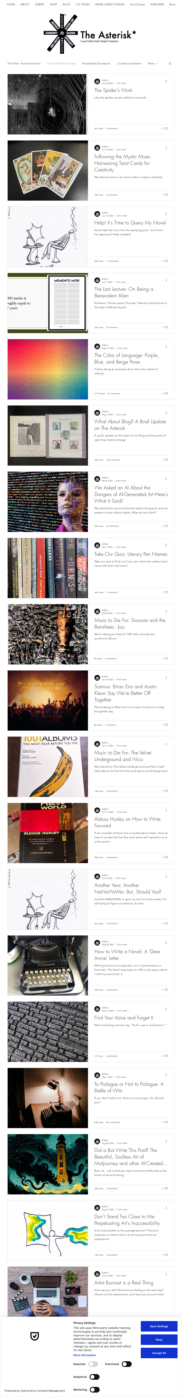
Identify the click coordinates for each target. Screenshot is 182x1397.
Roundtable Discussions (96, 63)
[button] (170, 64)
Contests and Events (129, 63)
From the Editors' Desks (61, 63)
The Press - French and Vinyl (23, 63)
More (151, 63)
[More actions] (167, 81)
